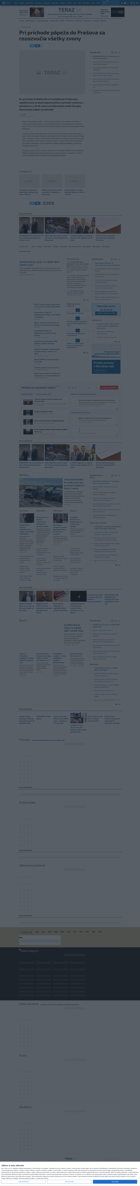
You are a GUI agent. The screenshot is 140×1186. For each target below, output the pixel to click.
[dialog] (70, 1174)
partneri (10, 1168)
